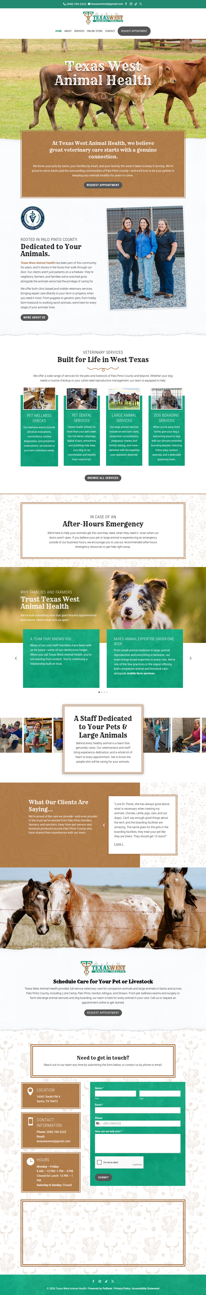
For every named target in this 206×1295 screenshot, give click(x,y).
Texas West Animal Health (38, 262)
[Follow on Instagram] (99, 1281)
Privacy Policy (122, 1288)
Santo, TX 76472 (47, 1101)
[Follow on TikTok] (106, 1281)
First (97, 1098)
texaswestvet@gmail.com (53, 1141)
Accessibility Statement (145, 1288)
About (68, 31)
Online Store (95, 31)
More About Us (34, 317)
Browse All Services (103, 478)
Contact (110, 31)
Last (141, 1098)
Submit (103, 1177)
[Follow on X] (112, 1281)
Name (99, 1088)
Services (79, 31)
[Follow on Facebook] (93, 1281)
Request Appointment (134, 31)
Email (99, 1104)
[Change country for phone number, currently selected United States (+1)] (98, 1124)
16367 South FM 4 (48, 1096)
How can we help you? (108, 1131)
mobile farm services (140, 673)
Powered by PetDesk (100, 1288)
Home (58, 31)
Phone (98, 1118)
